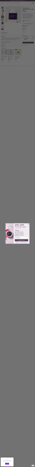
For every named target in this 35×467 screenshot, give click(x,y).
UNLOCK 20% (21, 240)
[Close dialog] (28, 224)
